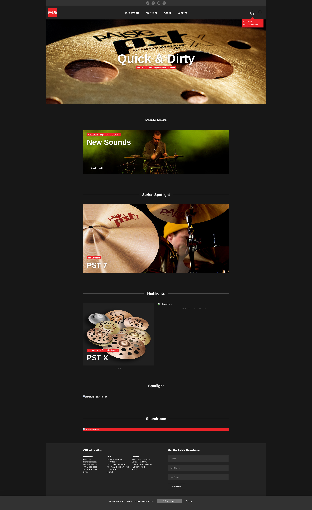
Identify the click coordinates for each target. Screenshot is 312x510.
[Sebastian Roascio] (193, 304)
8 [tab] (198, 309)
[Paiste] (52, 12)
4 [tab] (188, 309)
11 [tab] (205, 309)
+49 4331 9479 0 (138, 467)
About (167, 12)
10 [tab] (203, 309)
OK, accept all (169, 501)
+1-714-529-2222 (114, 470)
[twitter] (164, 3)
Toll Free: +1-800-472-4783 (118, 467)
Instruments (132, 12)
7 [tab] (196, 309)
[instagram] (148, 3)
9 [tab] (200, 309)
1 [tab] (116, 369)
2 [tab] (118, 369)
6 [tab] (193, 309)
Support (182, 12)
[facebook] (153, 3)
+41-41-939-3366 (90, 470)
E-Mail (85, 472)
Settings (189, 501)
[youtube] (158, 3)
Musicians (151, 12)
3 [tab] (121, 369)
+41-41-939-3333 (90, 467)
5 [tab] (191, 309)
